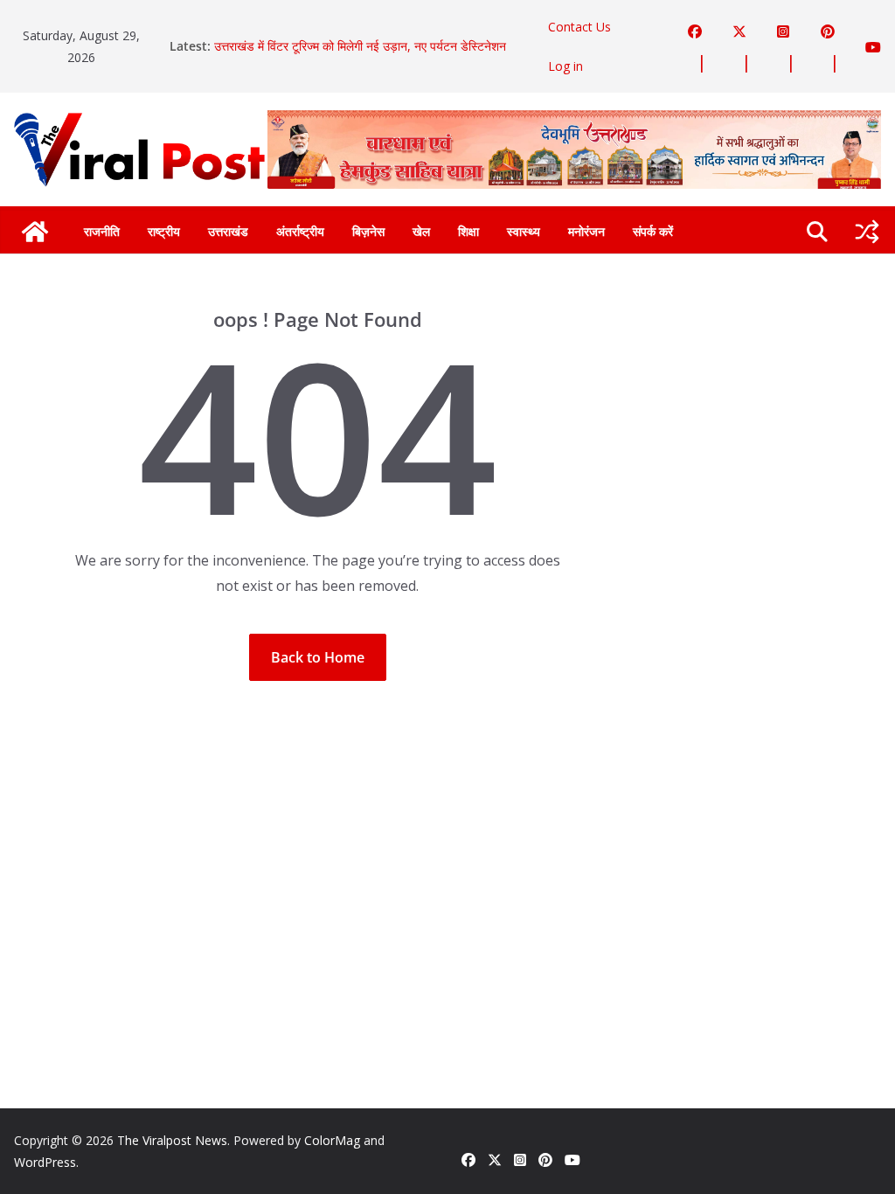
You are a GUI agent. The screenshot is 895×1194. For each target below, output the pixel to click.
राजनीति (102, 231)
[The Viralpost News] (35, 232)
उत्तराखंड (228, 231)
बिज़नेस (368, 231)
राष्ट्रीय (164, 231)
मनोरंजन (586, 231)
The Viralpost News (172, 1140)
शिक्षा (468, 231)
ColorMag (332, 1140)
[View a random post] (867, 232)
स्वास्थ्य (523, 231)
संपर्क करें (653, 231)
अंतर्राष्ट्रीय (300, 231)
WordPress (45, 1162)
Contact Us (579, 26)
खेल (421, 231)
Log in (565, 66)
